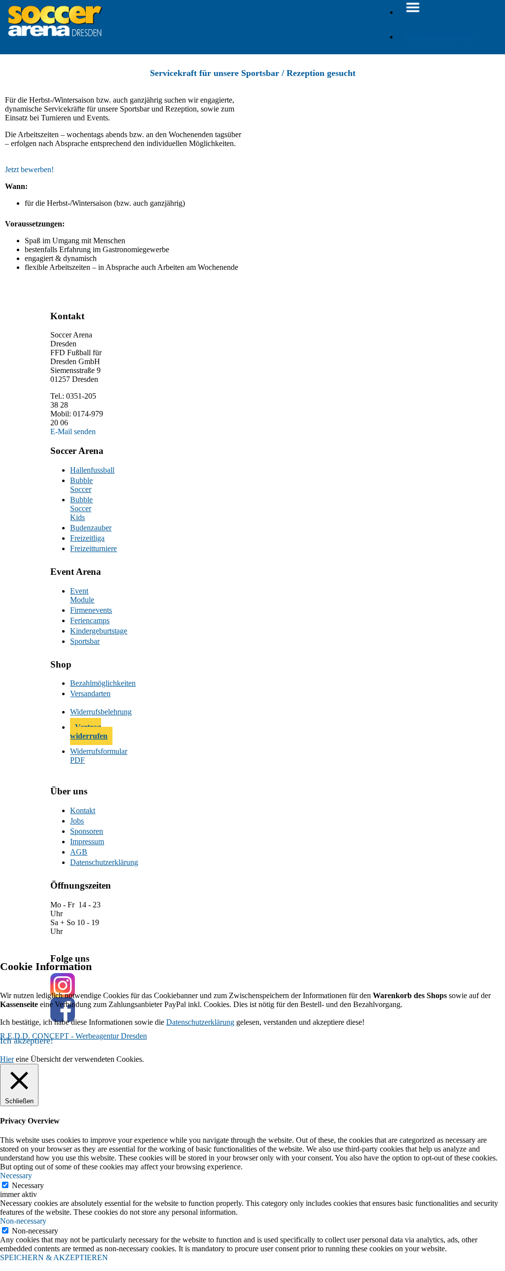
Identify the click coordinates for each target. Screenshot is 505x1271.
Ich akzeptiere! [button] (26, 1041)
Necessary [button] (16, 1175)
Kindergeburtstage (88, 631)
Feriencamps (88, 620)
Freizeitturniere (88, 548)
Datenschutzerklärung (88, 862)
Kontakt (82, 810)
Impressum (87, 841)
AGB (78, 852)
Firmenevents (88, 610)
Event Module (82, 595)
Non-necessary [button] (23, 1221)
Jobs (77, 821)
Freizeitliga (87, 538)
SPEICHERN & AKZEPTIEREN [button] (54, 1257)
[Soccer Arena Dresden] (55, 39)
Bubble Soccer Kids (81, 508)
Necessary (28, 1185)
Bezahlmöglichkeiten (88, 683)
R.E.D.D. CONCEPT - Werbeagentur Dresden (73, 1036)
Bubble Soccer (81, 484)
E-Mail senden (73, 431)
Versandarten (88, 693)
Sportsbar (85, 641)
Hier (7, 1059)
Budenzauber (88, 527)
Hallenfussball (88, 470)
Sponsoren (86, 831)
